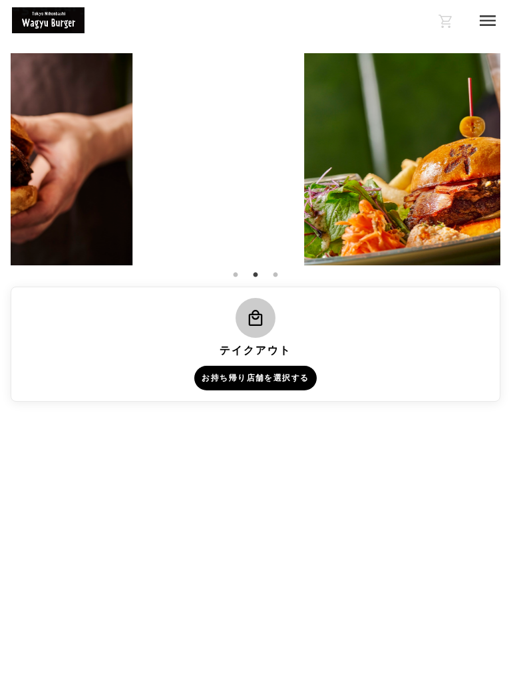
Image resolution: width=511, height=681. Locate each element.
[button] (255, 344)
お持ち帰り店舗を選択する (255, 377)
